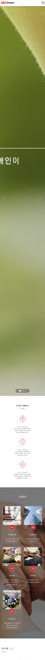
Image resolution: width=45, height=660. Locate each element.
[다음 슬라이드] (40, 198)
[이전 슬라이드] (5, 198)
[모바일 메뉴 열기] (42, 3)
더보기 (11, 648)
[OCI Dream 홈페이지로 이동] (7, 3)
